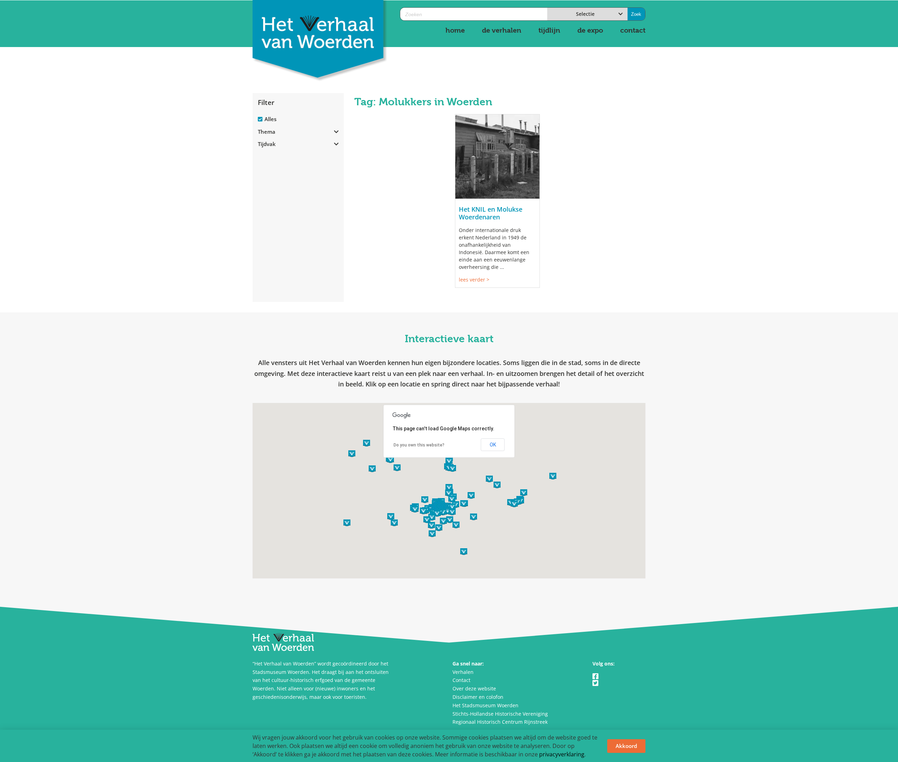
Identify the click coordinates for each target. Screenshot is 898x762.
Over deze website (474, 688)
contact (632, 30)
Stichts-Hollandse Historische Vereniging (500, 713)
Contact (461, 680)
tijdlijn (549, 30)
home (455, 30)
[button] (447, 511)
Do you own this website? (419, 445)
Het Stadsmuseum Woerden (485, 705)
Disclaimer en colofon (478, 697)
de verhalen (501, 30)
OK (493, 445)
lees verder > (474, 279)
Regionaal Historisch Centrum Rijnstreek (500, 721)
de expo (590, 30)
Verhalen (463, 672)
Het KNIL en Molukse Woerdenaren (490, 213)
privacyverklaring (561, 754)
